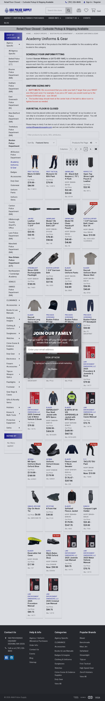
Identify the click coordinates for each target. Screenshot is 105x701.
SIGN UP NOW (52, 357)
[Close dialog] (78, 325)
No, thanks (52, 369)
